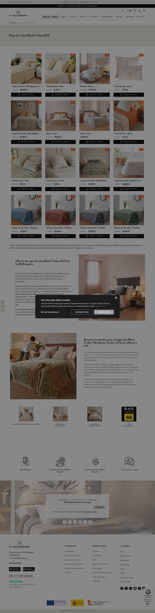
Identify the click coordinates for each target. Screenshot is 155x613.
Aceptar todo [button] (104, 312)
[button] (50, 312)
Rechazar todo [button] (81, 312)
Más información (100, 306)
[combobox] (116, 298)
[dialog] (77, 306)
